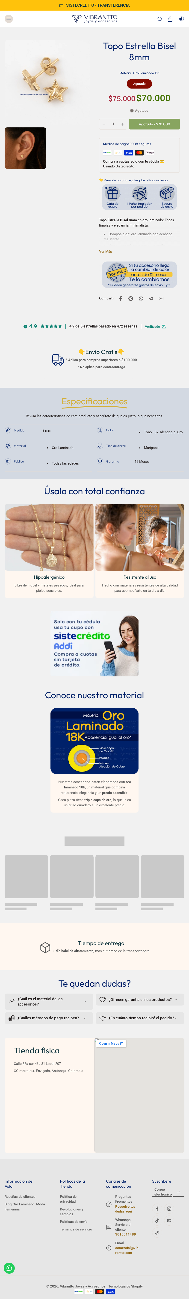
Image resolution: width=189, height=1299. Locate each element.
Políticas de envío (74, 1222)
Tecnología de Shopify (125, 1286)
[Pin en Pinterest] (131, 298)
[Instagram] (169, 1209)
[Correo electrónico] (169, 1221)
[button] (154, 124)
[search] (160, 18)
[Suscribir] (178, 1192)
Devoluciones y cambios (71, 1211)
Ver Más (105, 252)
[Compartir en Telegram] (151, 298)
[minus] (104, 124)
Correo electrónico (163, 1191)
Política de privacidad (68, 1199)
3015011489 (125, 1234)
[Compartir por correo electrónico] (161, 298)
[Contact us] (9, 1268)
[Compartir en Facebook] (120, 298)
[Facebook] (157, 1209)
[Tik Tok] (157, 1221)
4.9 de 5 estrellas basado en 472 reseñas (103, 326)
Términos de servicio (76, 1229)
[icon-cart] (170, 18)
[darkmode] (180, 19)
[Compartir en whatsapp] (141, 298)
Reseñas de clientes (20, 1197)
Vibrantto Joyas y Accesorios (83, 1286)
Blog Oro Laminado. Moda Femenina (25, 1206)
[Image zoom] (47, 82)
